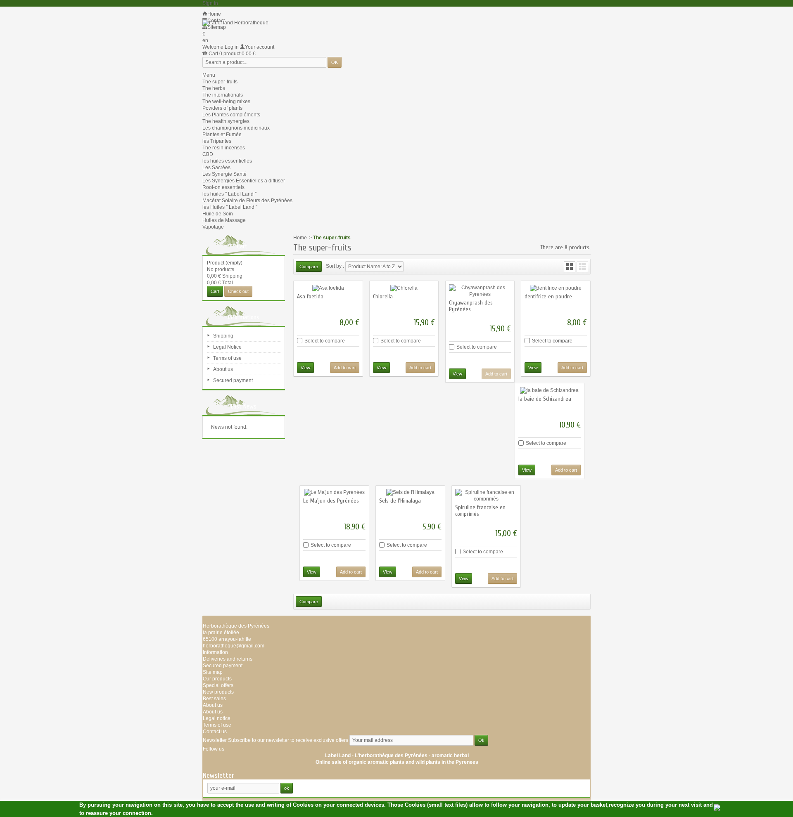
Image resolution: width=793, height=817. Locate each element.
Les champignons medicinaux (236, 128)
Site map (213, 672)
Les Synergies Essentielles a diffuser (243, 181)
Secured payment (233, 380)
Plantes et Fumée (222, 134)
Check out (238, 291)
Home (300, 238)
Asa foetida (310, 296)
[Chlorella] (404, 287)
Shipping (223, 336)
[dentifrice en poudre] (556, 287)
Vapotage (213, 227)
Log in (232, 47)
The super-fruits (219, 82)
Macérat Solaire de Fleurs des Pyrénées (247, 200)
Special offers (218, 685)
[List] (582, 266)
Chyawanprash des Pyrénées (471, 306)
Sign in (210, 3)
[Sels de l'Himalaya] (410, 492)
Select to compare (324, 341)
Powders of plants (222, 108)
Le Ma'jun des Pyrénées (331, 500)
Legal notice (216, 718)
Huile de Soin (217, 214)
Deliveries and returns (227, 659)
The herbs (213, 88)
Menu (208, 75)
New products (218, 692)
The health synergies (225, 121)
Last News (243, 406)
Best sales (214, 698)
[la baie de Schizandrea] (549, 390)
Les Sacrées (216, 167)
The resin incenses (223, 148)
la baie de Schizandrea (544, 398)
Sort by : (335, 266)
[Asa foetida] (328, 287)
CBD (207, 154)
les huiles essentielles (227, 161)
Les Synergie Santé (224, 174)
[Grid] (569, 266)
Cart (242, 246)
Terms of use (227, 358)
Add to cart (345, 367)
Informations (243, 317)
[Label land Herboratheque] (235, 22)
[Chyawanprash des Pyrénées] (480, 291)
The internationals (222, 95)
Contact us (215, 731)
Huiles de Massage (224, 220)
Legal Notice (227, 347)
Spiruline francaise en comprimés (480, 510)
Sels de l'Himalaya (400, 500)
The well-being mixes (226, 101)
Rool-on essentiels (223, 187)
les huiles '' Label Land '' (229, 194)
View (305, 367)
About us (223, 369)
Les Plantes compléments (231, 115)
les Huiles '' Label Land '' (229, 207)
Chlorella (383, 296)
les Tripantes (216, 141)
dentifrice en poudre (548, 296)
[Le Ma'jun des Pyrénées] (334, 492)
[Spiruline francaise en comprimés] (486, 495)
